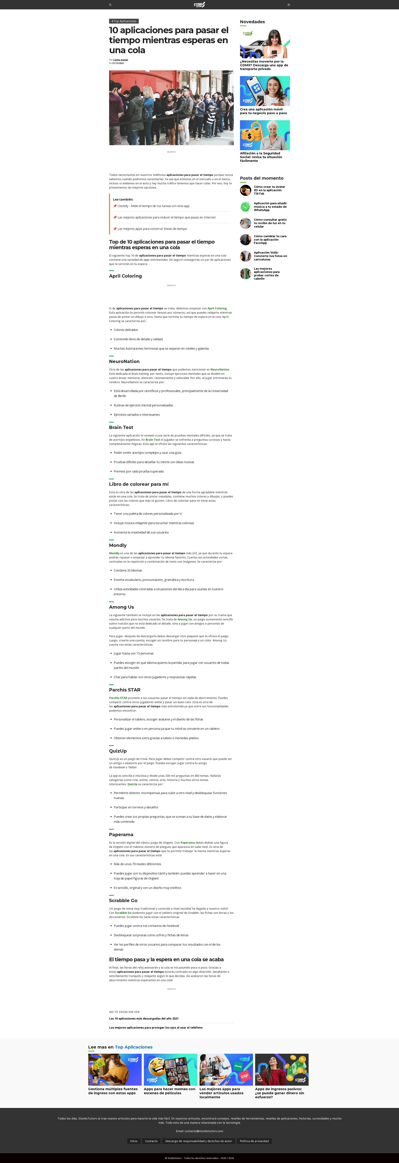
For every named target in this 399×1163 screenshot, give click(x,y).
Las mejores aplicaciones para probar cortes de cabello (267, 273)
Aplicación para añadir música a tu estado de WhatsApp (270, 207)
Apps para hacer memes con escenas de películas (169, 1091)
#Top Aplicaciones (123, 21)
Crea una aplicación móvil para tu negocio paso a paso (263, 111)
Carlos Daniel (120, 59)
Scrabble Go (123, 913)
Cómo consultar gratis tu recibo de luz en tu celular (270, 223)
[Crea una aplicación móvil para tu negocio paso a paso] (265, 104)
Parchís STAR (118, 698)
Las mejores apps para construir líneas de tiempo (152, 229)
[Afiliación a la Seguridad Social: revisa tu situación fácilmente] (265, 148)
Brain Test (153, 439)
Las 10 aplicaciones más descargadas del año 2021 (144, 1018)
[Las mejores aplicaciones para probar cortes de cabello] (245, 277)
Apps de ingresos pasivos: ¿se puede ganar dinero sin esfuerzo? (279, 1093)
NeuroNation (219, 369)
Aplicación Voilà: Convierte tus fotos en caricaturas (270, 256)
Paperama (187, 842)
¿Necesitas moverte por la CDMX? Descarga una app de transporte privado (264, 65)
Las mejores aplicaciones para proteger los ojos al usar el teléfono (156, 1027)
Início (133, 1141)
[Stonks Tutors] (199, 4)
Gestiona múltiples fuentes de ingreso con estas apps (113, 1091)
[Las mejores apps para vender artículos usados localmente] (226, 1083)
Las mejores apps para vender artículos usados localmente (221, 1093)
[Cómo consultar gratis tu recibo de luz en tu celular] (245, 227)
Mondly (114, 553)
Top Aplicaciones (134, 1047)
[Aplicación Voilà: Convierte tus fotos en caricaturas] (245, 260)
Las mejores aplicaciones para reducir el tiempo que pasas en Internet (167, 217)
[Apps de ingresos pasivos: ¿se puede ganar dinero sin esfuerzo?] (282, 1083)
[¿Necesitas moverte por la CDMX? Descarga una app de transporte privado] (265, 56)
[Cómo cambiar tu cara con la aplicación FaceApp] (245, 243)
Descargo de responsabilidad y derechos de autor (198, 1141)
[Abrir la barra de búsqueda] (110, 4)
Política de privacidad (254, 1141)
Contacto (151, 1141)
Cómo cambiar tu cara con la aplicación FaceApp (270, 240)
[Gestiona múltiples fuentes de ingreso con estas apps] (115, 1083)
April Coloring (217, 308)
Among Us (185, 619)
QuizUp (132, 784)
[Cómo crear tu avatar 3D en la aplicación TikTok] (245, 194)
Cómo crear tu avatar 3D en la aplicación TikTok (269, 190)
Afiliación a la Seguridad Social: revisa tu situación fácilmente (261, 157)
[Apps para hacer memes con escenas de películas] (170, 1083)
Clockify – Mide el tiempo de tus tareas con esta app (154, 206)
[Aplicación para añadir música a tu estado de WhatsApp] (245, 210)
